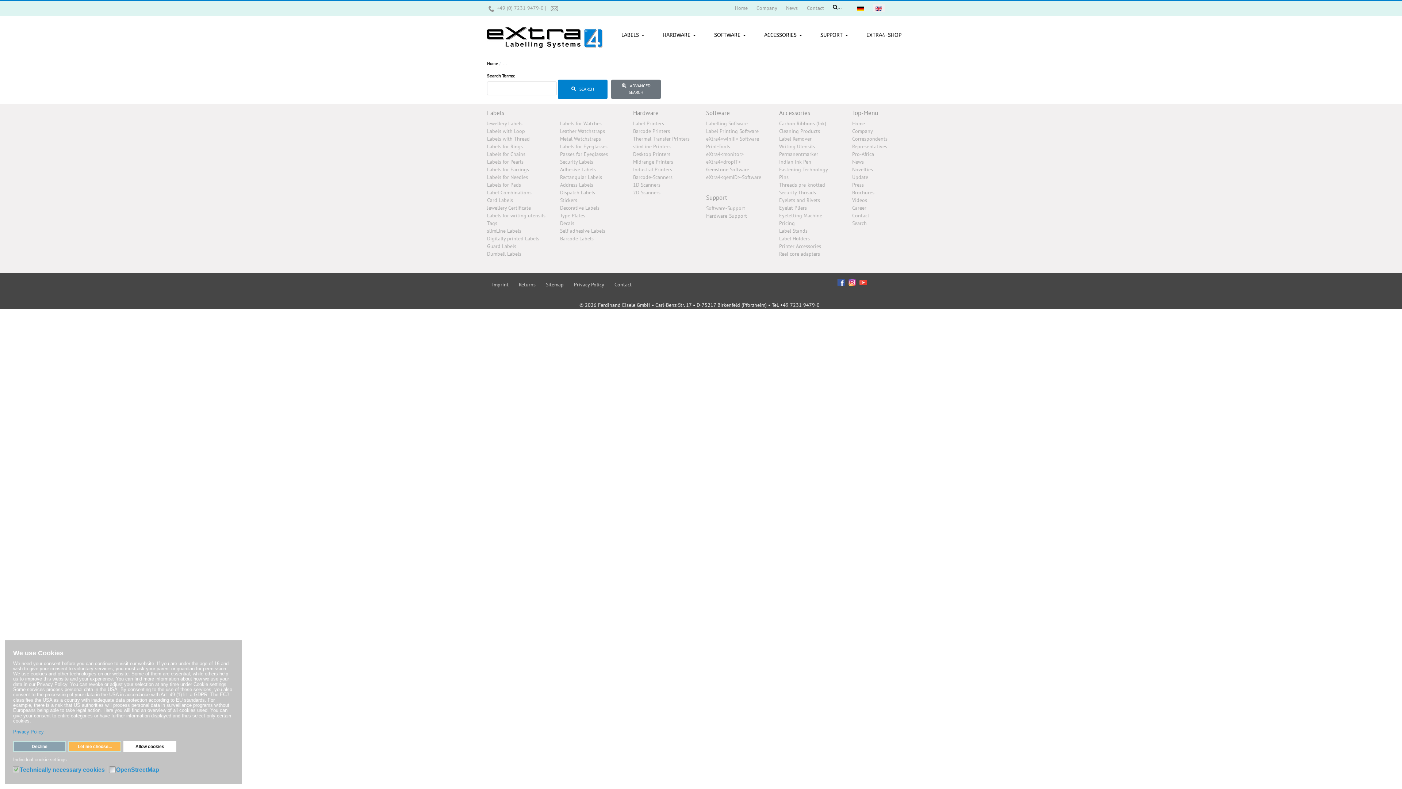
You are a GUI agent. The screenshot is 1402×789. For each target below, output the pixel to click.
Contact (860, 215)
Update (860, 177)
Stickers (568, 200)
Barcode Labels (577, 238)
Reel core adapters (799, 254)
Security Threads (797, 192)
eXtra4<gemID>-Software (733, 177)
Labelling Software (727, 123)
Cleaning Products (799, 131)
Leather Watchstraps (582, 131)
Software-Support (725, 208)
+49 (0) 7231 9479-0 (521, 8)
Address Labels (576, 185)
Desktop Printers (651, 154)
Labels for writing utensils (516, 215)
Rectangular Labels (581, 177)
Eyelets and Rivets (799, 200)
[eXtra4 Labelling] (544, 34)
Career (859, 208)
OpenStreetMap (137, 770)
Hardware (646, 113)
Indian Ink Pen (795, 162)
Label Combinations (509, 192)
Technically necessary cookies (62, 770)
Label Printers (648, 123)
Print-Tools (718, 146)
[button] (634, 35)
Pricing (787, 223)
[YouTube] (863, 282)
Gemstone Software (727, 169)
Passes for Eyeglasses (584, 154)
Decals (567, 223)
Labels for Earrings (508, 169)
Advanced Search (640, 89)
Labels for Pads (504, 185)
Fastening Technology (803, 169)
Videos (859, 200)
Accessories (794, 113)
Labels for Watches (581, 123)
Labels (495, 113)
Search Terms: (501, 76)
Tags (492, 223)
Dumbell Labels (504, 254)
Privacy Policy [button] (28, 732)
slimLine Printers (652, 146)
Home (858, 123)
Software (718, 113)
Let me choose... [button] (95, 746)
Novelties (862, 169)
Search (586, 89)
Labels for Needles (507, 177)
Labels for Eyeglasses (584, 146)
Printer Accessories (800, 246)
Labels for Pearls (505, 162)
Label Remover (795, 139)
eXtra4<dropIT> (723, 162)
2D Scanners (646, 192)
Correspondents (870, 139)
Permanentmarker (798, 154)
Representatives (869, 146)
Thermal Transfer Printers (661, 139)
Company (862, 131)
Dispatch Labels (577, 192)
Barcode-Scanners (653, 177)
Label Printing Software (732, 131)
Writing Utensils (797, 146)
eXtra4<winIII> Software (732, 139)
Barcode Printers (651, 131)
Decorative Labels (580, 208)
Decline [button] (39, 746)
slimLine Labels (504, 231)
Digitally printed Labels (513, 238)
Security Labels (576, 162)
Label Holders (794, 238)
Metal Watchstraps (580, 139)
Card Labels (500, 200)
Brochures (863, 192)
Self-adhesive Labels (582, 231)
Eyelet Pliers (793, 208)
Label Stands (793, 231)
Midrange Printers (653, 162)
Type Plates (572, 215)
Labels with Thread (508, 139)
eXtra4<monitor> (725, 154)
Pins (784, 177)
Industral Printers (652, 169)
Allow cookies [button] (149, 746)
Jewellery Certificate (509, 208)
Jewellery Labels (504, 123)
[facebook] (841, 282)
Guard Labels (501, 246)
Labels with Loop (506, 131)
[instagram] (852, 282)
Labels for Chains (506, 154)
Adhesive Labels (578, 169)
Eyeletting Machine (800, 215)
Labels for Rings (505, 146)
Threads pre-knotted (802, 185)
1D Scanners (646, 185)
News (858, 162)
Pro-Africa (863, 154)
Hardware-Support (726, 216)
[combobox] (522, 88)
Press (858, 185)
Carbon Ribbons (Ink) (802, 123)
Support (716, 198)
